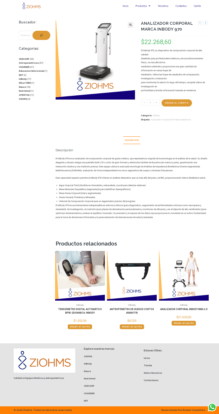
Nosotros (163, 6)
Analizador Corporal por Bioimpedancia (171, 119)
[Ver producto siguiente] (205, 22)
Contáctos (181, 6)
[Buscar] (41, 35)
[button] (130, 25)
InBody (156, 115)
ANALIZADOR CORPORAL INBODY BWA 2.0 (183, 309)
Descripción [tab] (132, 140)
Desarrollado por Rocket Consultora (183, 410)
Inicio (125, 6)
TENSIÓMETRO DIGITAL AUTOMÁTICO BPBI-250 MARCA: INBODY (80, 311)
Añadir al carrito (177, 103)
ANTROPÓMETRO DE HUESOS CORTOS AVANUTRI (132, 311)
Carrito (197, 6)
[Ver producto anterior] (199, 22)
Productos (141, 6)
